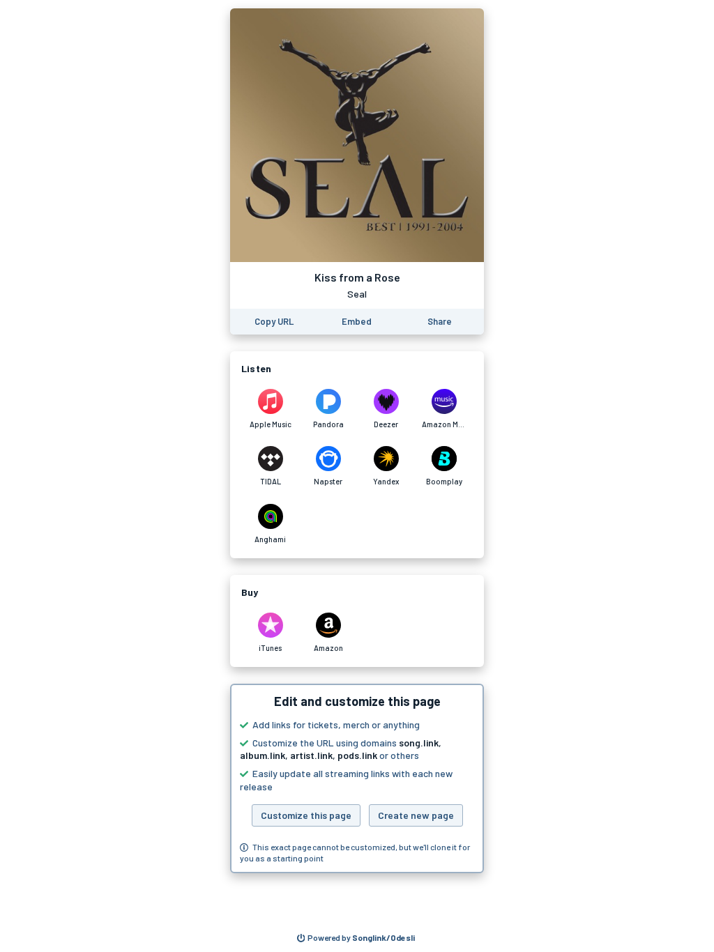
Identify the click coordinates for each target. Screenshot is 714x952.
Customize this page (306, 815)
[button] (357, 778)
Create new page (416, 815)
